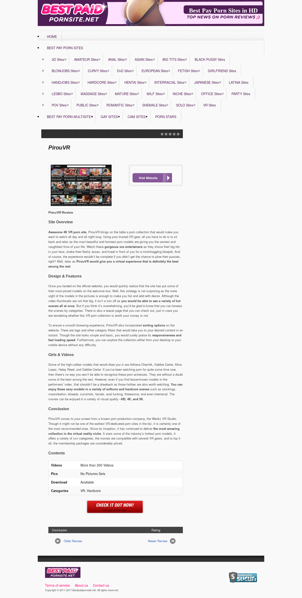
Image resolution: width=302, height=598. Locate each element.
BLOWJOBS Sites (65, 70)
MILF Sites (155, 93)
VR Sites (209, 105)
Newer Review (157, 541)
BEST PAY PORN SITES (65, 47)
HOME (52, 36)
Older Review (73, 541)
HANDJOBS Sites (65, 82)
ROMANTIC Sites (119, 105)
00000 (152, 177)
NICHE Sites (182, 93)
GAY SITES (109, 116)
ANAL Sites (116, 59)
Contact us (101, 585)
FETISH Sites (188, 70)
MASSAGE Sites (93, 93)
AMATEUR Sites (86, 59)
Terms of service (57, 585)
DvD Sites (124, 70)
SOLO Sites (184, 105)
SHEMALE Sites (154, 105)
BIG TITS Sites (174, 59)
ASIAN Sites (144, 59)
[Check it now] (115, 511)
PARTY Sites (240, 93)
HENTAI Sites (134, 82)
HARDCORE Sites (101, 82)
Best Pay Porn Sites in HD (223, 10)
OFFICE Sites (211, 93)
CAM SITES (136, 116)
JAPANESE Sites (206, 82)
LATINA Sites (238, 82)
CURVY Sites (97, 70)
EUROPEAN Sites (155, 70)
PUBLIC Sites (86, 105)
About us (81, 585)
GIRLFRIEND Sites (222, 70)
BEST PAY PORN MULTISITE (69, 116)
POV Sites (59, 105)
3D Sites (58, 59)
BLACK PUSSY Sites (210, 59)
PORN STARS (165, 116)
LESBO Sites (61, 93)
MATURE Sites (126, 93)
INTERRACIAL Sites (169, 82)
